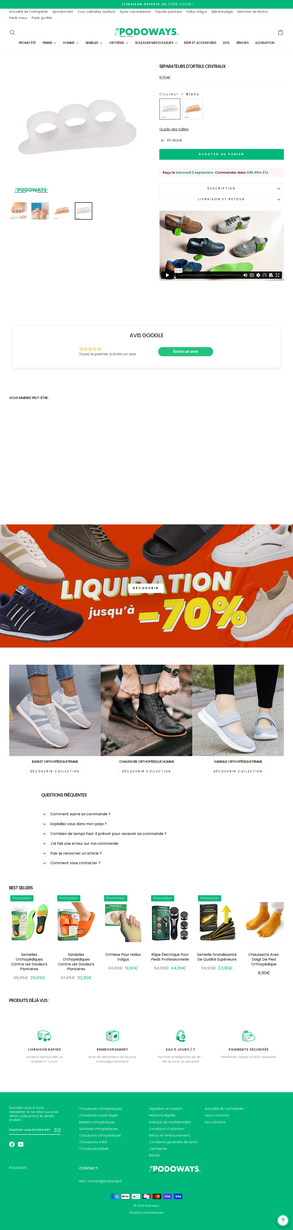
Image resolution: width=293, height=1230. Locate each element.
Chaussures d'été (93, 1142)
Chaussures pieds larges (98, 1115)
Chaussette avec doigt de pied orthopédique (263, 959)
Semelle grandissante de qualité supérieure (217, 957)
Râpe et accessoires (200, 42)
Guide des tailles (174, 129)
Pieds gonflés (42, 18)
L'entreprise (158, 1149)
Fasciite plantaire (168, 12)
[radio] (169, 109)
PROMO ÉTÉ (27, 42)
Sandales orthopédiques (98, 1129)
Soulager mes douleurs (154, 42)
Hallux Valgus (197, 12)
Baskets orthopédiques (97, 1122)
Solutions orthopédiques (147, 1212)
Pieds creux (18, 18)
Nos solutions (215, 1122)
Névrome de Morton (252, 12)
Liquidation (264, 42)
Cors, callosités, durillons (96, 12)
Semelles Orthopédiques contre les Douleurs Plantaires (29, 961)
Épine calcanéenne (135, 12)
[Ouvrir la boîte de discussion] (283, 1220)
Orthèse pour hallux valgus (123, 957)
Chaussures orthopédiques (100, 1109)
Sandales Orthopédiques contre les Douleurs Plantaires (76, 961)
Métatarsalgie (222, 12)
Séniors (242, 42)
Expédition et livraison (165, 1109)
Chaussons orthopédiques (100, 1135)
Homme (69, 42)
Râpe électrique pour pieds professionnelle (170, 957)
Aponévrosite (62, 12)
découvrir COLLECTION (55, 771)
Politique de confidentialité (170, 1122)
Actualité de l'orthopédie (28, 12)
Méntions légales (162, 1115)
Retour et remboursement (169, 1135)
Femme (48, 42)
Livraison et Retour (221, 199)
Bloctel (154, 1155)
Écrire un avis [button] (185, 351)
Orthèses (117, 42)
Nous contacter (217, 1115)
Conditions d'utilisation (166, 1129)
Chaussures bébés (94, 1149)
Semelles (92, 42)
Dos (226, 42)
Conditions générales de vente (173, 1142)
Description (221, 188)
